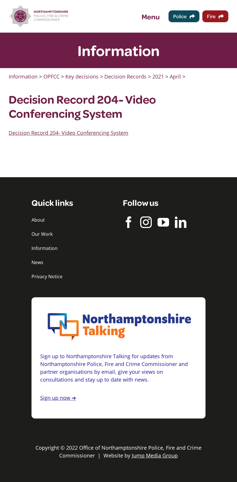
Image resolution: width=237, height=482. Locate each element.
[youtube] (163, 222)
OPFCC (51, 76)
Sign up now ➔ (58, 397)
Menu (151, 16)
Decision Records (125, 76)
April (175, 76)
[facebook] (128, 222)
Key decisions (82, 76)
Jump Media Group (155, 455)
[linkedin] (180, 222)
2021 (158, 76)
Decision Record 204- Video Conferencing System (68, 132)
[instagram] (146, 222)
